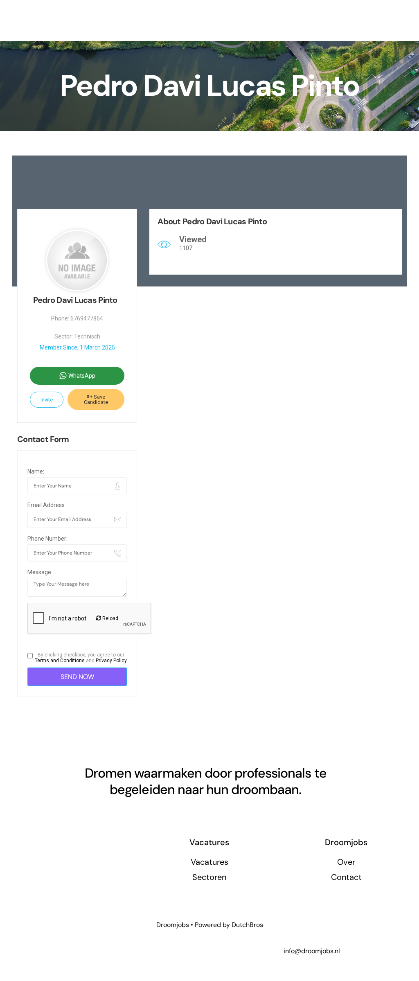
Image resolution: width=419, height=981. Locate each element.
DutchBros (247, 924)
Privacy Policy (111, 660)
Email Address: (46, 505)
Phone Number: (47, 538)
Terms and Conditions (60, 660)
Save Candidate (96, 399)
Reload (109, 618)
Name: (35, 471)
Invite (47, 400)
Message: (39, 572)
